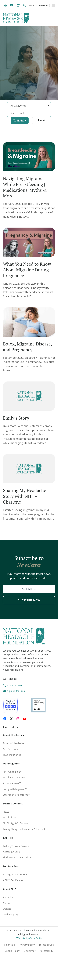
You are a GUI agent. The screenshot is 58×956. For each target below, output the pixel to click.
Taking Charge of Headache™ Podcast (24, 829)
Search (25, 5)
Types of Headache (13, 743)
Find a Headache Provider (6, 5)
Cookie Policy (12, 950)
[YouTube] (24, 718)
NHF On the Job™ (12, 771)
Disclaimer (30, 950)
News (6, 811)
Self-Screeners (11, 749)
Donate (7, 908)
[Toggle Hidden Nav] (51, 18)
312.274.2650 (14, 685)
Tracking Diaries (12, 754)
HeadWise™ (9, 817)
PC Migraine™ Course (15, 874)
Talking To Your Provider (16, 846)
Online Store (18, 5)
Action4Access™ (12, 783)
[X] (11, 718)
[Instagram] (18, 718)
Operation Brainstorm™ (16, 794)
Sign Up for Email (12, 5)
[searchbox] (29, 113)
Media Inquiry (10, 914)
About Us (8, 897)
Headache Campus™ (14, 777)
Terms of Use (46, 944)
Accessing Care (11, 851)
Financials (9, 944)
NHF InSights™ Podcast (16, 823)
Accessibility (46, 950)
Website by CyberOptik (29, 938)
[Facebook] (5, 718)
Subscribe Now (29, 600)
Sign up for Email (16, 691)
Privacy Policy (27, 944)
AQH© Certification (13, 880)
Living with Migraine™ (15, 789)
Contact (7, 903)
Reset (41, 120)
